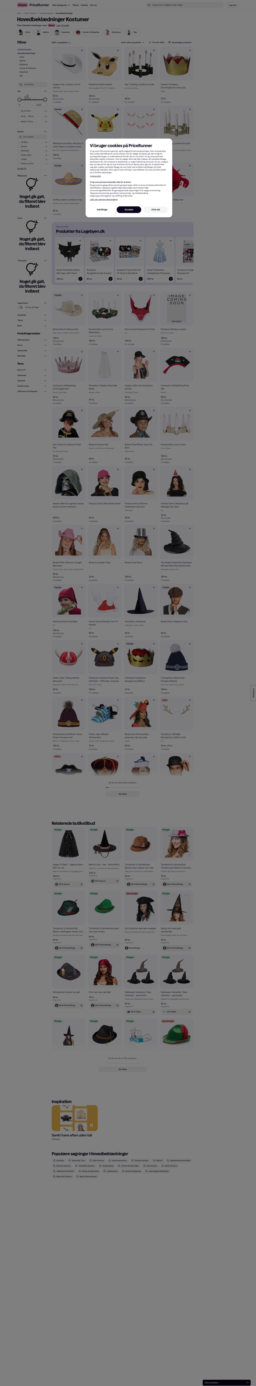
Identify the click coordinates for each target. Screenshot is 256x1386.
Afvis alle (155, 209)
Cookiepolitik (95, 176)
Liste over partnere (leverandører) (104, 200)
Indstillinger (102, 209)
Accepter (129, 209)
